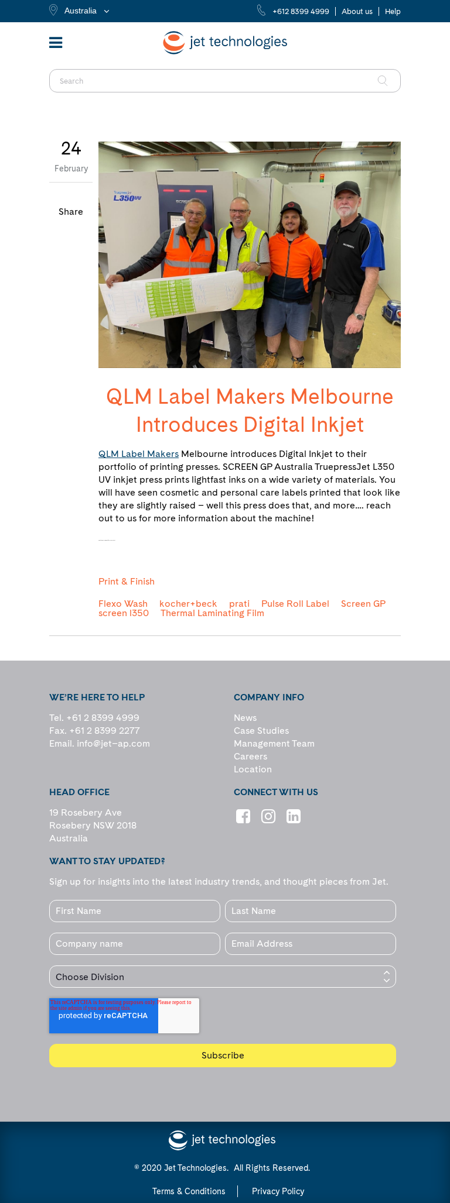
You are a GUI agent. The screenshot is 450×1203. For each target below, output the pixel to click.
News (245, 717)
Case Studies (261, 730)
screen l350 (123, 613)
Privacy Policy (278, 1191)
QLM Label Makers (138, 453)
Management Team (274, 743)
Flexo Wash (123, 604)
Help (393, 11)
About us (357, 11)
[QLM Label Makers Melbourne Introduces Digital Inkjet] (249, 255)
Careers (250, 756)
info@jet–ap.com (113, 743)
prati (239, 604)
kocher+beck (188, 604)
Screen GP (363, 604)
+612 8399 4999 (300, 11)
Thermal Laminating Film (212, 613)
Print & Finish (126, 581)
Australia (80, 10)
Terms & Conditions (189, 1191)
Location (253, 769)
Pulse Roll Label (295, 604)
